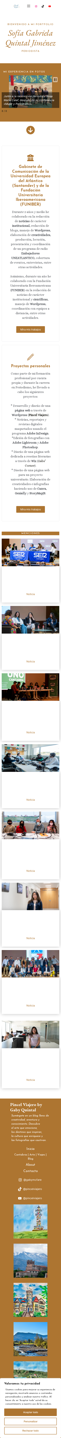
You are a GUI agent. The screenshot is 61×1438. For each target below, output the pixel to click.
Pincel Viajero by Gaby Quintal (26, 1107)
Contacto (30, 1171)
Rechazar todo (30, 1430)
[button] (55, 79)
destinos (21, 1132)
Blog (30, 1159)
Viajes (41, 1154)
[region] (30, 1408)
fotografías (22, 1140)
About (30, 1165)
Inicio (30, 1149)
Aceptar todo (30, 1412)
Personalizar (30, 1421)
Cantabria (20, 1154)
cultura (18, 1136)
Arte (32, 1154)
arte (16, 1128)
